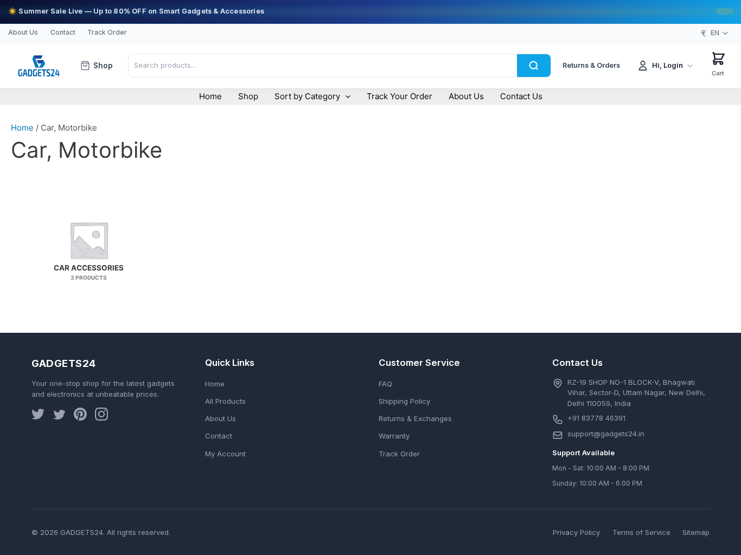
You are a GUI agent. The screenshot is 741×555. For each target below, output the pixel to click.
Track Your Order (399, 96)
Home (210, 96)
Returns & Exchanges (415, 418)
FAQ (385, 383)
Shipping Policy (404, 401)
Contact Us (521, 96)
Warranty (394, 435)
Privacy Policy (576, 532)
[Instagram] (101, 416)
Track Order (107, 32)
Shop (103, 65)
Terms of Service (641, 532)
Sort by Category (307, 96)
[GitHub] (80, 416)
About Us (23, 32)
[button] (345, 96)
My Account (225, 453)
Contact (62, 32)
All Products (225, 401)
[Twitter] (37, 416)
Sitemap (696, 532)
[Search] (534, 65)
